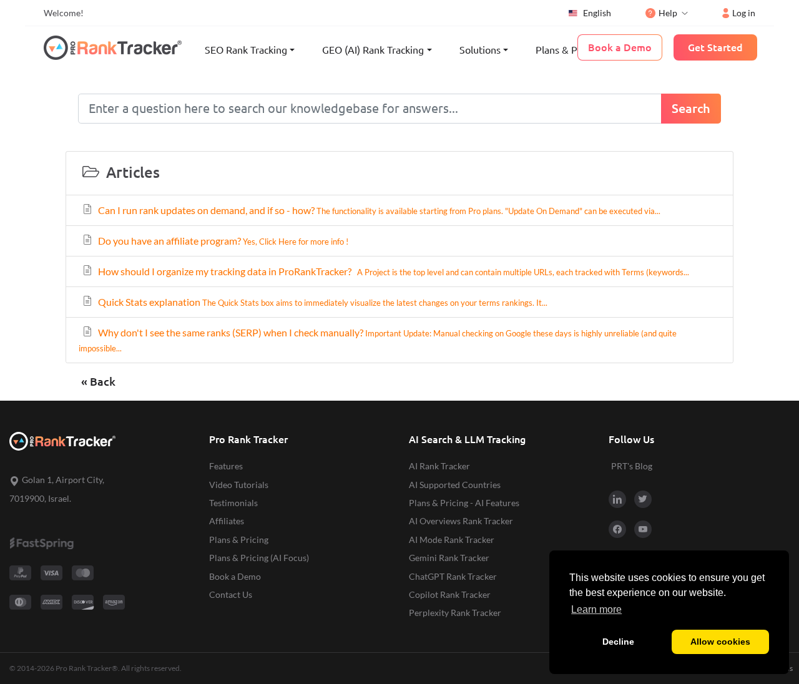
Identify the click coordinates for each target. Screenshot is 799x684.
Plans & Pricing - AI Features (464, 502)
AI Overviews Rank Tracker (461, 520)
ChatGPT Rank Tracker (453, 576)
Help (668, 12)
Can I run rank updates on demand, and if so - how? (378, 210)
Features (226, 466)
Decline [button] (618, 642)
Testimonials (233, 502)
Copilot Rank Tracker (450, 594)
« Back (98, 382)
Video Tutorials (238, 484)
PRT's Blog (631, 466)
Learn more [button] (596, 609)
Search (691, 108)
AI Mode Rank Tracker (451, 539)
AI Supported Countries (455, 484)
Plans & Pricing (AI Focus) (259, 557)
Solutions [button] (480, 50)
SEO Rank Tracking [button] (246, 50)
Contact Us (230, 594)
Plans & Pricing (569, 50)
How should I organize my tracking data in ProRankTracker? (392, 271)
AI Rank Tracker (439, 466)
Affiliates (226, 520)
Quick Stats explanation (321, 302)
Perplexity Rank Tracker (455, 612)
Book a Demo (235, 576)
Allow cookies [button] (720, 642)
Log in (743, 12)
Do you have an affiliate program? (222, 241)
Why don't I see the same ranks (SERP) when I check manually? (378, 339)
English (597, 12)
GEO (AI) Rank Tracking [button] (373, 50)
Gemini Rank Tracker (449, 557)
